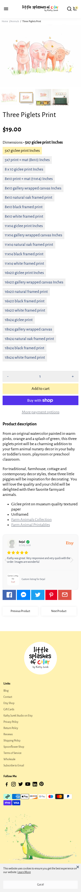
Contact (7, 696)
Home (5, 21)
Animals (15, 21)
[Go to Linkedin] (35, 785)
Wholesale (9, 759)
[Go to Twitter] (37, 595)
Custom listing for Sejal (33, 579)
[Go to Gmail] (64, 595)
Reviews (8, 734)
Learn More (24, 872)
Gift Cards (8, 709)
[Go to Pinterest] (51, 595)
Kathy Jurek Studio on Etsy (18, 715)
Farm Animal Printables (30, 525)
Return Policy (10, 728)
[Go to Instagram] (13, 785)
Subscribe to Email (13, 765)
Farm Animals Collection (31, 519)
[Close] (78, 867)
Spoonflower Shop (13, 746)
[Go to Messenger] (23, 595)
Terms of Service (12, 753)
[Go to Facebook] (9, 595)
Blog (6, 690)
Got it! (40, 884)
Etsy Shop (8, 703)
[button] (73, 562)
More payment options (40, 412)
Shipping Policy (12, 740)
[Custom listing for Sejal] (13, 579)
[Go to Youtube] (27, 785)
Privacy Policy (10, 721)
